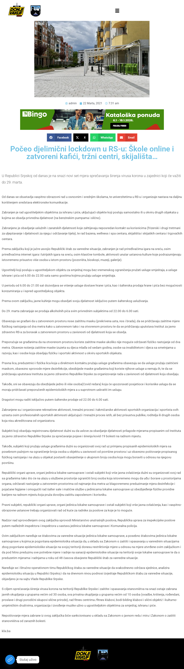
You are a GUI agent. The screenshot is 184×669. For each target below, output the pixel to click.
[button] (117, 11)
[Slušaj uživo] (10, 659)
